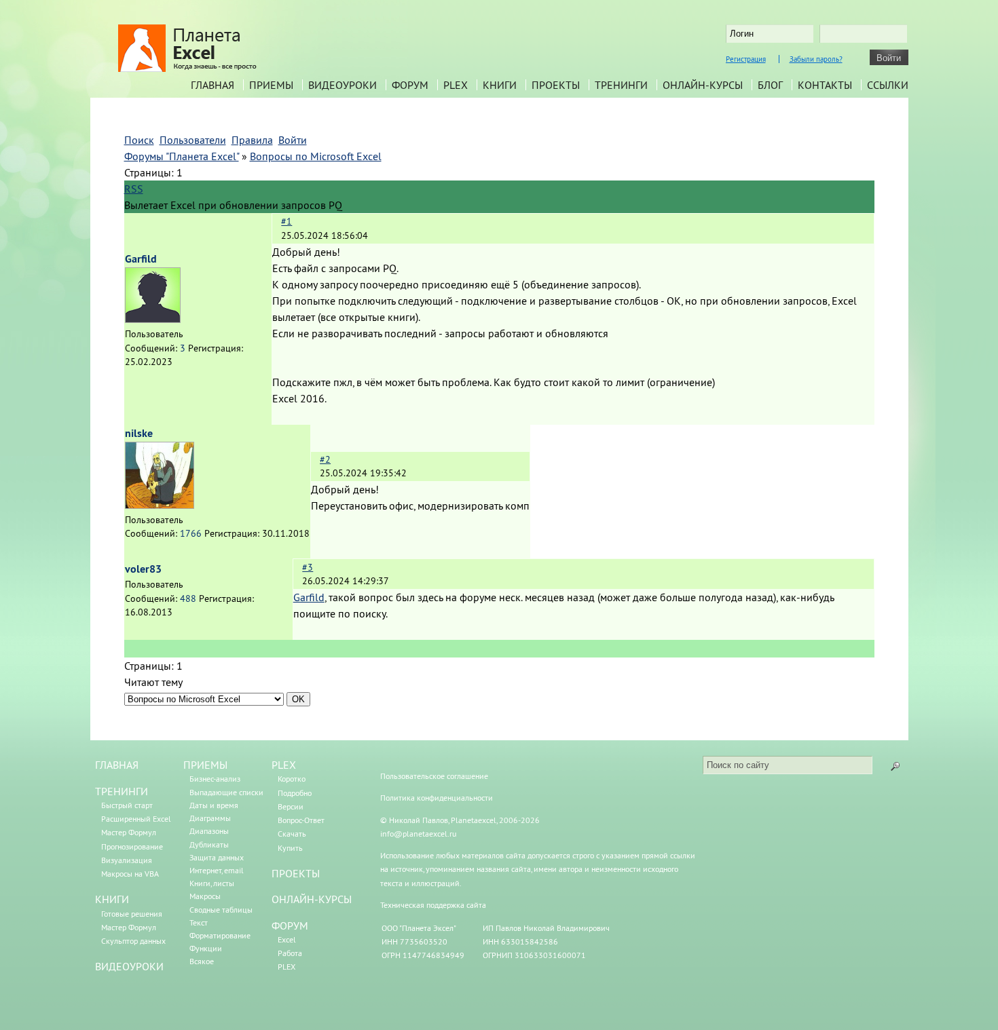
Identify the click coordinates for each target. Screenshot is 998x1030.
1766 (191, 533)
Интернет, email (216, 870)
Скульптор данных (133, 941)
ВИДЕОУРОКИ (129, 966)
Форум (410, 85)
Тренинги (621, 85)
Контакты (825, 85)
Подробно (295, 793)
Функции (205, 948)
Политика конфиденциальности (436, 798)
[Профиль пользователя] (153, 319)
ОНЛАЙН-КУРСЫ (312, 899)
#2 (325, 459)
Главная (212, 85)
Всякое (201, 961)
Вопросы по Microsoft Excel (316, 156)
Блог (770, 85)
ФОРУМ (290, 925)
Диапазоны (209, 831)
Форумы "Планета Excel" (181, 156)
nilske (139, 433)
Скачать (292, 833)
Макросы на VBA (130, 874)
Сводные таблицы (221, 909)
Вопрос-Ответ (301, 820)
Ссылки (887, 85)
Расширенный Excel (136, 819)
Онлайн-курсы (703, 85)
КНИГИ (112, 899)
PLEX (455, 85)
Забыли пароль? (816, 59)
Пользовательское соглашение (434, 776)
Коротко (292, 779)
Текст (198, 922)
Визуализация (126, 860)
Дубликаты (209, 844)
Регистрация (746, 59)
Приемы (271, 85)
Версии (290, 806)
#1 (286, 221)
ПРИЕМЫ (205, 764)
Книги (500, 85)
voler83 (143, 569)
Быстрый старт (127, 805)
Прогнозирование (132, 846)
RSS (133, 188)
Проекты (556, 85)
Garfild (141, 259)
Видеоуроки (342, 85)
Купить (290, 848)
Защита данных (216, 857)
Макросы (205, 896)
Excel (287, 939)
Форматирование (220, 935)
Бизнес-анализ (214, 779)
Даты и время (213, 805)
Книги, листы (211, 883)
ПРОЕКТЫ (296, 873)
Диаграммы (210, 818)
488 (188, 598)
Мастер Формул (128, 832)
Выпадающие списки (226, 792)
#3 (307, 567)
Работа (290, 953)
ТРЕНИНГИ (121, 791)
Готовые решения (131, 914)
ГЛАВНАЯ (116, 764)
